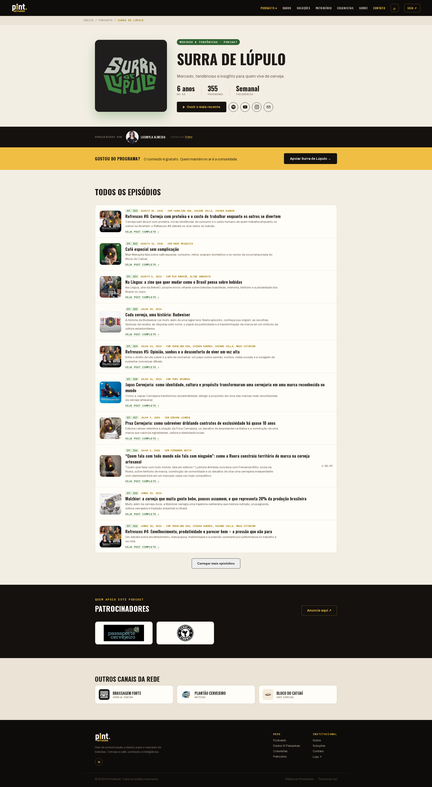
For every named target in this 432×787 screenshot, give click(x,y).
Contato (379, 8)
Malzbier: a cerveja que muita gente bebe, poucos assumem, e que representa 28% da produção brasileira (215, 498)
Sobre (363, 8)
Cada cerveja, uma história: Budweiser (157, 314)
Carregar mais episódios (216, 563)
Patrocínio (324, 8)
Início (88, 20)
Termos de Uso (327, 779)
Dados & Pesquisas (286, 745)
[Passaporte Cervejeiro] (124, 633)
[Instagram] (256, 107)
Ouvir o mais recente (203, 107)
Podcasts (105, 20)
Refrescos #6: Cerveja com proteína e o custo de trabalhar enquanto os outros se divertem (203, 216)
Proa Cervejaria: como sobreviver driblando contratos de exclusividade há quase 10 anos (200, 423)
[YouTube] (245, 107)
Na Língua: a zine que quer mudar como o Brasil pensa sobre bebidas (183, 282)
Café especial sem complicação (152, 249)
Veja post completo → (142, 231)
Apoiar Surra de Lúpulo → (310, 158)
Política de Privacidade (299, 779)
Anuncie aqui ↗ (319, 610)
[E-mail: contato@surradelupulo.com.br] (268, 107)
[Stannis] (185, 633)
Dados (287, 8)
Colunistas (345, 8)
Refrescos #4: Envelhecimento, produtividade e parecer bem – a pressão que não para (198, 531)
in (99, 762)
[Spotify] (233, 107)
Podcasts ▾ (269, 8)
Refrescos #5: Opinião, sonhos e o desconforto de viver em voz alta (182, 352)
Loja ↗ (412, 8)
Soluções (303, 8)
